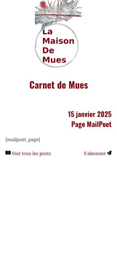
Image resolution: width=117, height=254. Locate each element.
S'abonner (95, 153)
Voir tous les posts (31, 153)
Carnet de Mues (58, 84)
